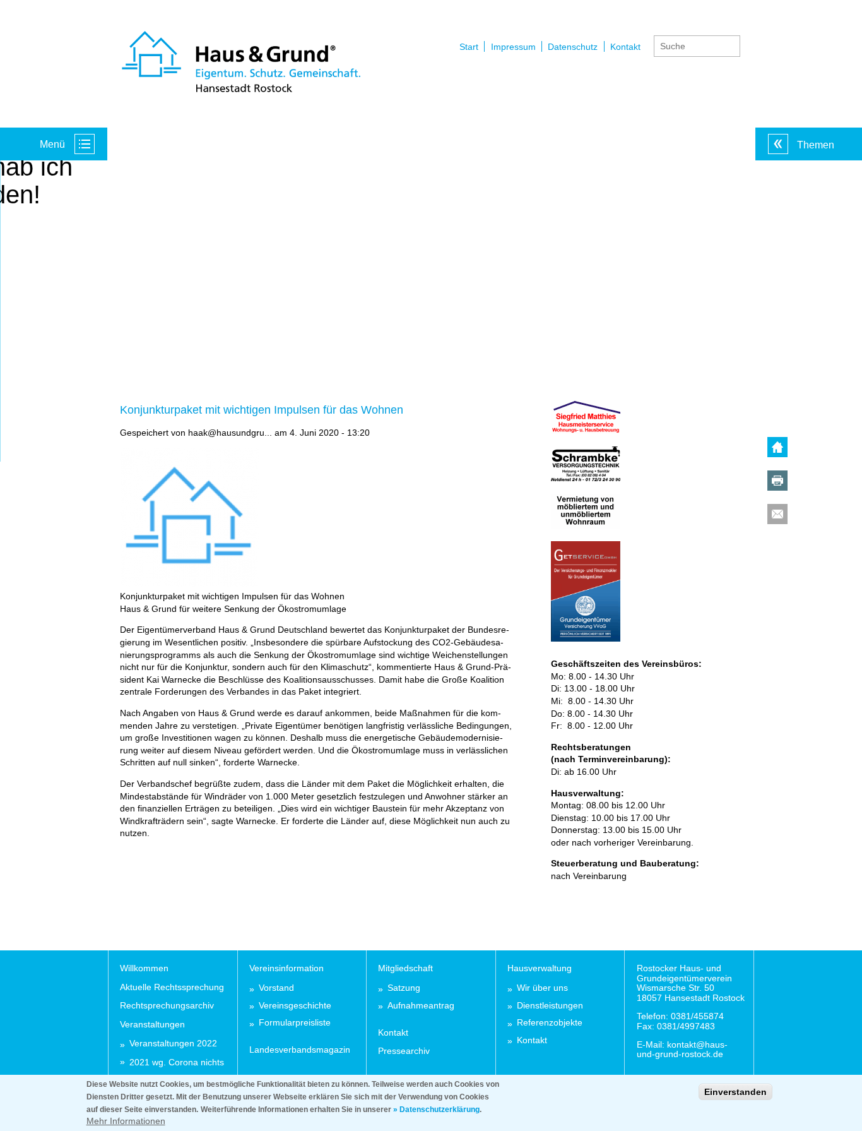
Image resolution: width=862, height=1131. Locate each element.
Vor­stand (276, 988)
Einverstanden (735, 1092)
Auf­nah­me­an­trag (420, 1005)
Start (468, 47)
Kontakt (625, 47)
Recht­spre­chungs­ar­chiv (167, 1005)
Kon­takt (393, 1032)
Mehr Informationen (125, 1121)
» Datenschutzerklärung (436, 1108)
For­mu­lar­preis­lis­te (295, 1022)
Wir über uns (542, 988)
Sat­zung (403, 988)
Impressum (513, 47)
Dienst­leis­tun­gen (550, 1005)
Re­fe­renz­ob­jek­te (549, 1022)
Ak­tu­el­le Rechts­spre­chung (172, 987)
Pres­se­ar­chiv (404, 1051)
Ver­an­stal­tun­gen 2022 (173, 1043)
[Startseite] (241, 63)
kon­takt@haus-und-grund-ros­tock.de (682, 1049)
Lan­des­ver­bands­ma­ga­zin (299, 1049)
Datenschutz (573, 47)
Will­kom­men (144, 968)
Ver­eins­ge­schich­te (295, 1005)
